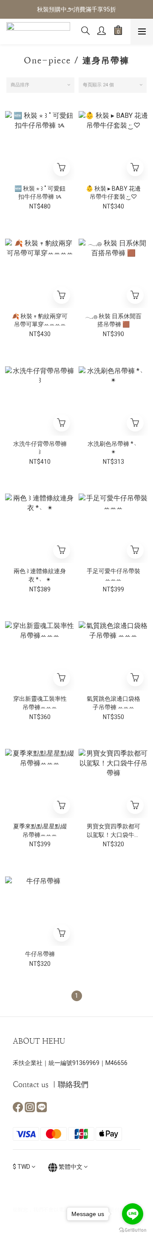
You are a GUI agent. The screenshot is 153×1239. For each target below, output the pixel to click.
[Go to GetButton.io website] (132, 1230)
